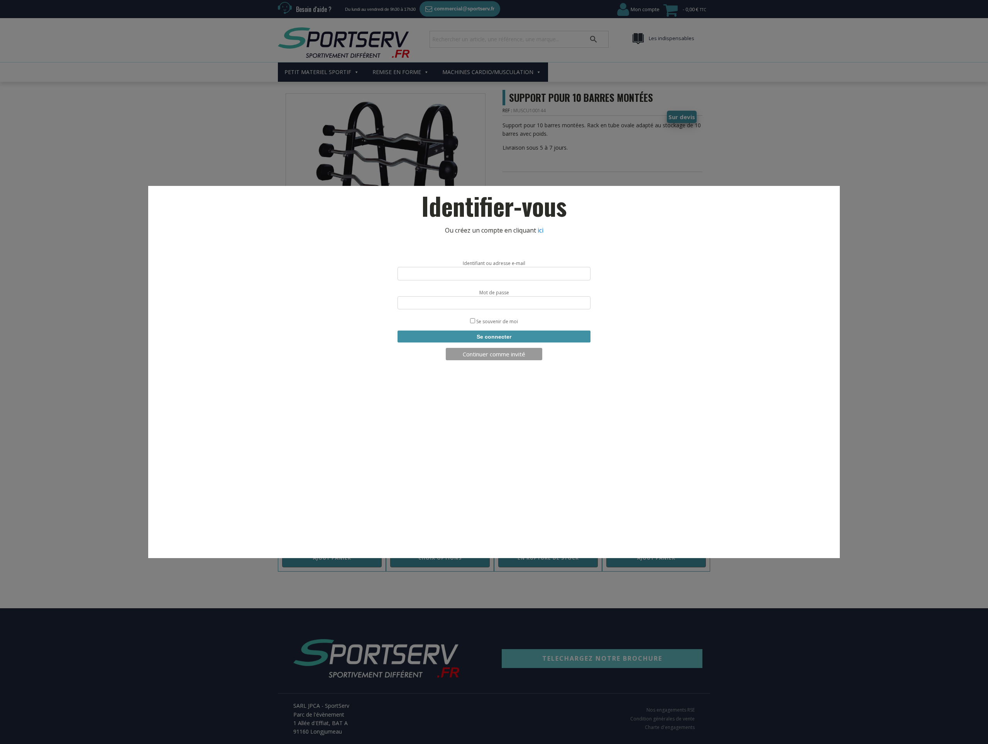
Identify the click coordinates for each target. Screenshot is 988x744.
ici (540, 230)
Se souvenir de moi (496, 321)
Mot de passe (494, 292)
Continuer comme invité (494, 354)
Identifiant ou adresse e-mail (494, 263)
